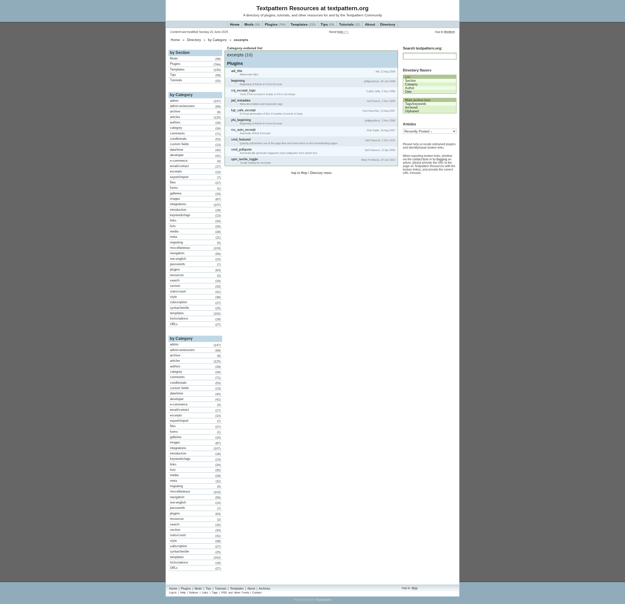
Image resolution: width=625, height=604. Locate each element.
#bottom (449, 31)
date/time (195, 150)
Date (408, 91)
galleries (195, 193)
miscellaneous (195, 248)
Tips (327, 24)
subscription (195, 302)
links (195, 220)
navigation (195, 253)
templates (195, 313)
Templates (303, 24)
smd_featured (240, 139)
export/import (195, 177)
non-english (195, 259)
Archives (264, 588)
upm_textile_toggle (244, 159)
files (195, 182)
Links (205, 592)
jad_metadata (240, 100)
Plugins (275, 24)
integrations (195, 204)
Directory (387, 24)
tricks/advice (195, 319)
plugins (195, 270)
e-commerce (195, 161)
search (195, 280)
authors (195, 122)
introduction (195, 210)
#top (414, 588)
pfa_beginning (241, 120)
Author (409, 88)
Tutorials (349, 24)
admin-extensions (195, 106)
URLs (195, 324)
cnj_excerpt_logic (243, 90)
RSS (224, 592)
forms (195, 188)
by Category (217, 40)
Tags (215, 592)
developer (195, 155)
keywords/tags (195, 215)
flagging (442, 159)
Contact (256, 592)
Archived (411, 107)
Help (183, 592)
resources (195, 275)
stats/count (195, 291)
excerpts (240, 54)
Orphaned (412, 111)
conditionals (195, 139)
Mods (252, 24)
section (195, 286)
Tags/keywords (415, 104)
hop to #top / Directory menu (311, 173)
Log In (173, 592)
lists (195, 226)
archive (195, 111)
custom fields (195, 144)
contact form (420, 159)
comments (195, 133)
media (195, 231)
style (195, 297)
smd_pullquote (241, 149)
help (342, 31)
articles (195, 117)
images (195, 199)
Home (235, 24)
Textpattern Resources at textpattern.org (312, 8)
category (195, 128)
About (370, 24)
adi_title (236, 71)
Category (411, 84)
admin (195, 101)
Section (410, 80)
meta (195, 237)
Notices (193, 592)
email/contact (195, 166)
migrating (195, 242)
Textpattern (323, 600)
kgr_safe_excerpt (243, 110)
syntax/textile (195, 308)
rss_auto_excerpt (243, 129)
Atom (237, 592)
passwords (195, 264)
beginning (238, 80)
